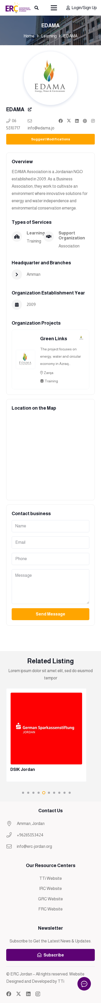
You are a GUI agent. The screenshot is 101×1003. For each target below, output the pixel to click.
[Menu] (54, 7)
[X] (18, 993)
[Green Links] (25, 353)
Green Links (53, 338)
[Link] (61, 121)
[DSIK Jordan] (46, 735)
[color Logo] (18, 7)
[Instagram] (37, 994)
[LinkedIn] (28, 993)
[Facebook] (8, 993)
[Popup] (30, 109)
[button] (36, 8)
